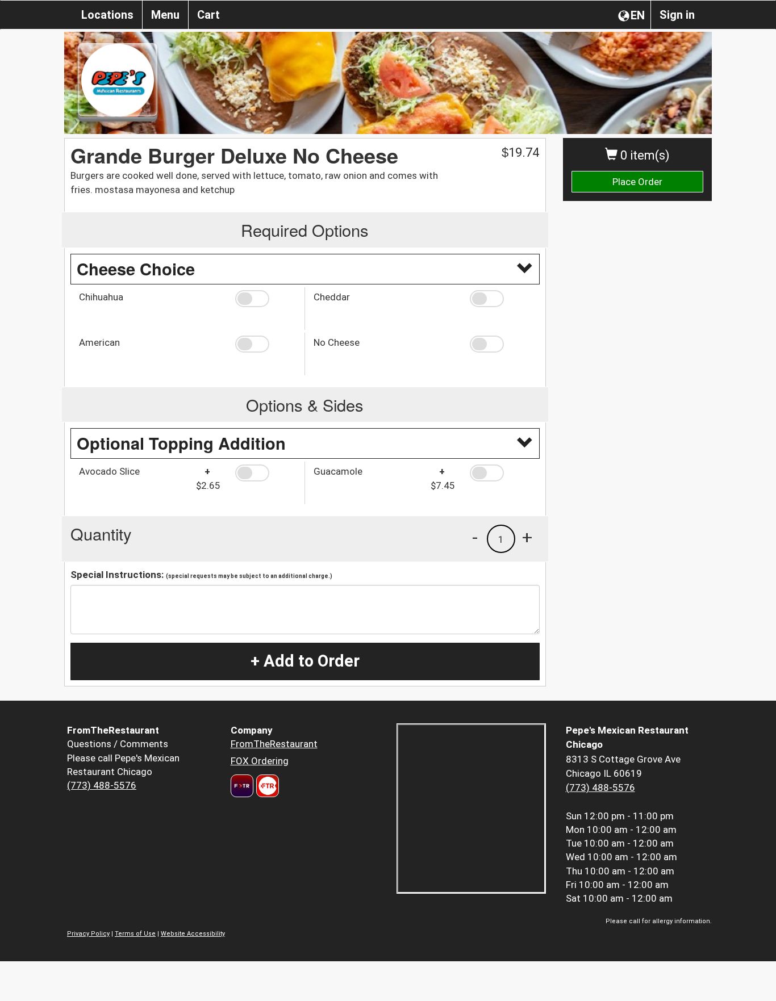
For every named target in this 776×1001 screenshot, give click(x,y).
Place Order (637, 181)
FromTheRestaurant (274, 743)
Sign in (677, 15)
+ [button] (527, 537)
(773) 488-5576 (101, 785)
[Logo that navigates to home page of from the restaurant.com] (242, 785)
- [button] (475, 537)
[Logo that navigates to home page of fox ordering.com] (266, 785)
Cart (208, 15)
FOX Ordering (260, 761)
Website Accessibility (193, 933)
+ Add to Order (305, 661)
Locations (107, 15)
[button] (265, 298)
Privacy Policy (88, 933)
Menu (165, 15)
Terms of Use (135, 933)
